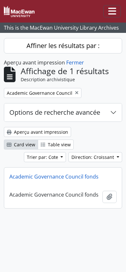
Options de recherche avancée (54, 112)
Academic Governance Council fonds (54, 176)
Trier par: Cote (43, 157)
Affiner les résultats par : (63, 45)
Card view (24, 144)
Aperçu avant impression (40, 132)
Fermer (75, 62)
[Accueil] (22, 11)
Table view (59, 144)
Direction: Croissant (93, 157)
